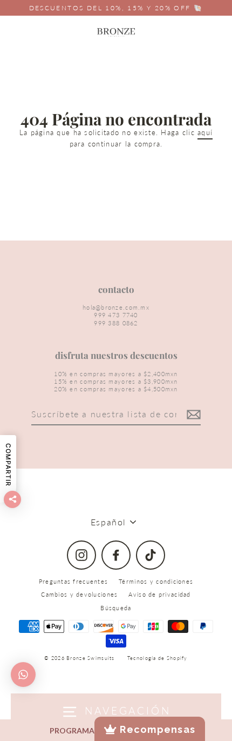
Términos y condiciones (156, 581)
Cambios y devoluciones (79, 594)
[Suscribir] (192, 414)
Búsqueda (115, 607)
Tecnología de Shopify (157, 658)
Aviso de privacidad (159, 594)
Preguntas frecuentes (73, 581)
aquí (205, 132)
